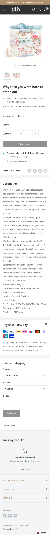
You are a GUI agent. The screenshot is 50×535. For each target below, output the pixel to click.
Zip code (6, 395)
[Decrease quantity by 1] (21, 134)
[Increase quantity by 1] (35, 134)
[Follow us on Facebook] (5, 516)
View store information (17, 161)
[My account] (39, 9)
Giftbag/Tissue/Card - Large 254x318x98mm (23, 98)
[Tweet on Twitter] (40, 170)
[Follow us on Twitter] (10, 516)
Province (7, 382)
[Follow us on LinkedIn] (15, 516)
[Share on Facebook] (29, 170)
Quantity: (7, 133)
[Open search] (33, 9)
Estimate (11, 413)
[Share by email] (45, 170)
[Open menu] (4, 10)
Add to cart (25, 144)
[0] (45, 9)
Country (6, 369)
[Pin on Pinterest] (35, 170)
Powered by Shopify (10, 529)
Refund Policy (9, 425)
